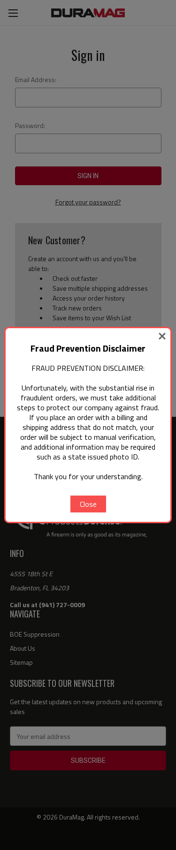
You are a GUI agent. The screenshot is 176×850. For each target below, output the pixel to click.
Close (88, 504)
